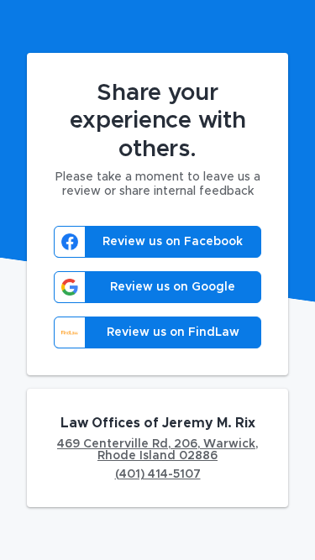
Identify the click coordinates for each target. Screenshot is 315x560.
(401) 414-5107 (158, 474)
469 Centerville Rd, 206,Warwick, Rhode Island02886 (157, 450)
